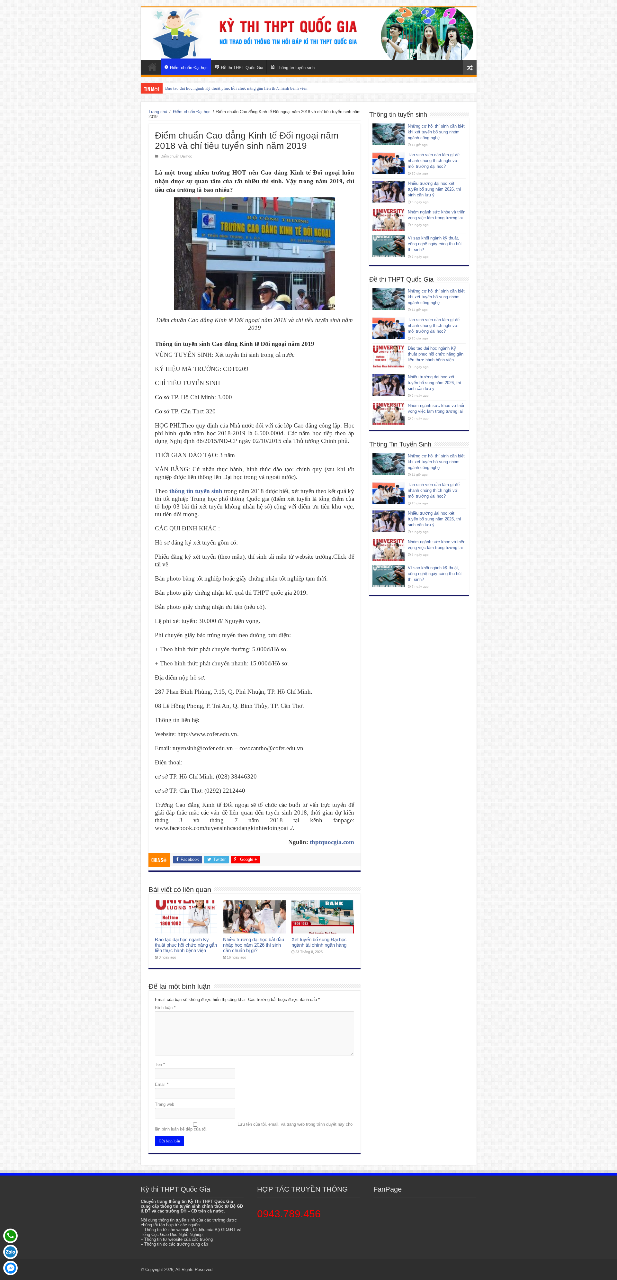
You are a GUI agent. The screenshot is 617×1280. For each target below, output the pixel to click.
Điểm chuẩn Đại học (191, 111)
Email (161, 1084)
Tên (160, 1064)
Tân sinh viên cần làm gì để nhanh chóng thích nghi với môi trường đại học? (434, 160)
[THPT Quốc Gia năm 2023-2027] (309, 33)
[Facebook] (10, 1268)
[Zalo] (10, 1252)
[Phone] (10, 1236)
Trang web (164, 1104)
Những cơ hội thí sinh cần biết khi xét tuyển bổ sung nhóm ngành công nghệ (436, 132)
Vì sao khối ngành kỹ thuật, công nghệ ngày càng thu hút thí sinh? (435, 244)
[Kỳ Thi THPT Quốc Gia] (152, 67)
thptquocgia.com (332, 842)
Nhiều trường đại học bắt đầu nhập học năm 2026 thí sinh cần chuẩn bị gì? (253, 945)
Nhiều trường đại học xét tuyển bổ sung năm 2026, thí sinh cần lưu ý (225, 88)
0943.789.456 (289, 1214)
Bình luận (165, 1007)
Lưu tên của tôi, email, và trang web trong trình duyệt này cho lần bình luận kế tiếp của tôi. (254, 1126)
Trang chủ (157, 111)
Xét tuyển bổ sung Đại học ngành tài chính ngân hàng (319, 942)
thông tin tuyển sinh (195, 491)
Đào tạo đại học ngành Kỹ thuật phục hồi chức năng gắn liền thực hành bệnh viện (186, 945)
